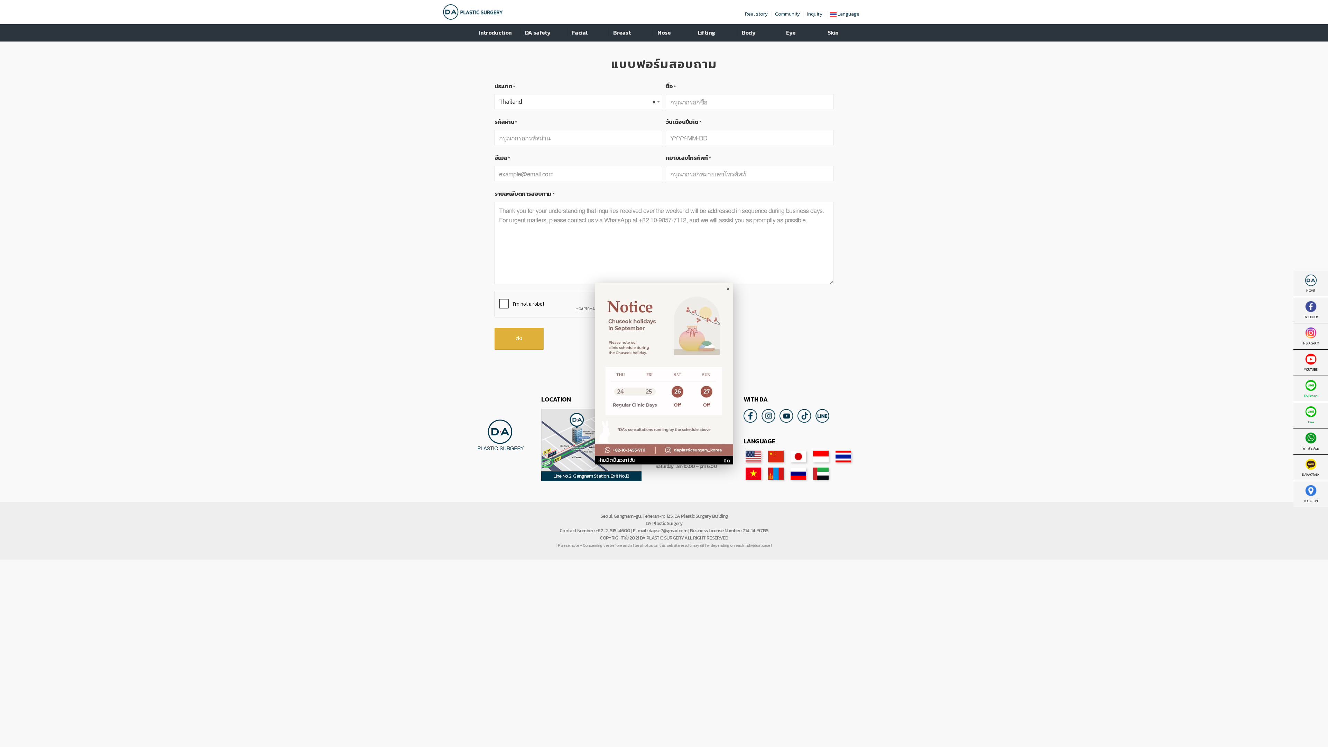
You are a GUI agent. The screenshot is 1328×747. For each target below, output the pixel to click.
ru (798, 473)
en (753, 456)
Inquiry (814, 14)
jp (798, 456)
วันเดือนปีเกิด (683, 122)
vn (753, 473)
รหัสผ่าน (506, 122)
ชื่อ (670, 86)
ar (821, 473)
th (843, 456)
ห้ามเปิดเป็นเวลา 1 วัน (616, 460)
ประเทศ (505, 86)
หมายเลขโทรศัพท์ (688, 158)
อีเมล (502, 158)
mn (776, 473)
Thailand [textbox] (577, 101)
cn (776, 456)
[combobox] (578, 101)
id (821, 456)
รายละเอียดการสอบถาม (524, 194)
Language (848, 14)
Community (787, 14)
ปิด (726, 460)
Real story (756, 14)
